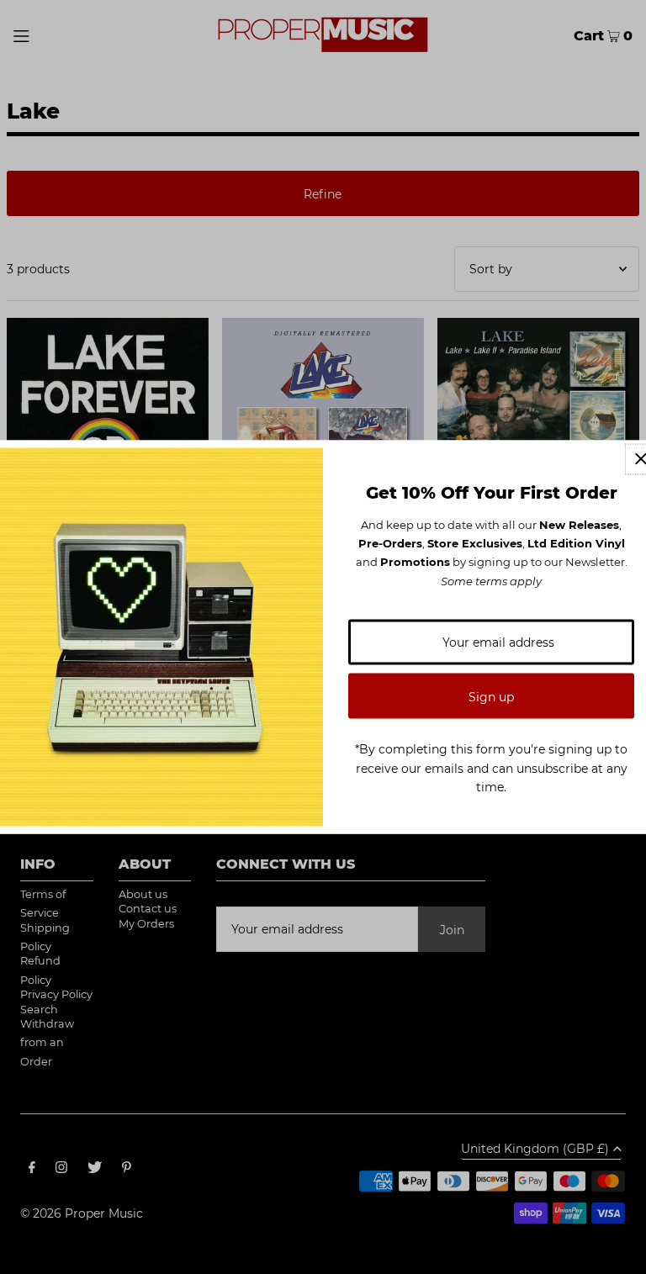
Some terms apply (491, 580)
